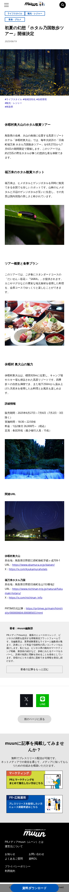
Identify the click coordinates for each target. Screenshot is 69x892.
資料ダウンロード (34, 888)
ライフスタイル (15, 13)
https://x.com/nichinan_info (25, 597)
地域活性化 (29, 99)
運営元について (14, 846)
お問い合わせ (36, 854)
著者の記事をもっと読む (34, 669)
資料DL (33, 858)
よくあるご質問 (14, 858)
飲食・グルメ (15, 19)
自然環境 (42, 99)
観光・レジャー (35, 13)
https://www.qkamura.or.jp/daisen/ (33, 565)
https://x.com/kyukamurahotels (28, 569)
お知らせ (10, 854)
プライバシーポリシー (17, 866)
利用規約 (10, 871)
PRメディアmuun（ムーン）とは (24, 842)
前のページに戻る (34, 719)
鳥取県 (9, 106)
